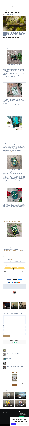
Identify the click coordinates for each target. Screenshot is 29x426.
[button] (27, 418)
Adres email (5, 328)
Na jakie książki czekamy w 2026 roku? (14, 306)
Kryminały (5, 403)
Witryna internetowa (6, 332)
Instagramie (11, 259)
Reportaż (17, 403)
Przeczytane (15, 2)
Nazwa (4, 325)
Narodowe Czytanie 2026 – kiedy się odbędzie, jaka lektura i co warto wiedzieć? (20, 398)
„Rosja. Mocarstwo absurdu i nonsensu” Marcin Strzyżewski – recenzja (20, 405)
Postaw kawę (14, 342)
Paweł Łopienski (7, 14)
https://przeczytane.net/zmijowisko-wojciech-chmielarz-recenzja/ (12, 250)
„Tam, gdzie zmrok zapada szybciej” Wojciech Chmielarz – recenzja (8, 405)
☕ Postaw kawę (21, 416)
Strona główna (5, 6)
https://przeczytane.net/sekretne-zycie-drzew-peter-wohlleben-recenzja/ (14, 114)
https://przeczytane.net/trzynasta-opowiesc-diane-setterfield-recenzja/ (13, 221)
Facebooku (20, 258)
